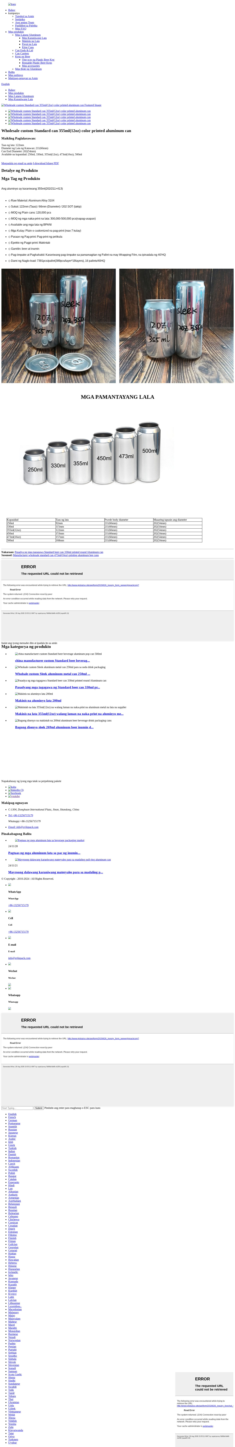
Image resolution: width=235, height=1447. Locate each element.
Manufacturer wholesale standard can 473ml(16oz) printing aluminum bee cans (56, 555)
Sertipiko (20, 19)
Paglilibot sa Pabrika (26, 25)
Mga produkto (16, 31)
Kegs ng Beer (22, 56)
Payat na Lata (29, 44)
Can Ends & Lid (24, 50)
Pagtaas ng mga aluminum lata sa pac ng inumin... (44, 853)
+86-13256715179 (18, 905)
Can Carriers (22, 53)
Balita (11, 72)
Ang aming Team (24, 22)
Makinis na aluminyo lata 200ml (38, 700)
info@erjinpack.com (19, 958)
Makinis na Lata (31, 41)
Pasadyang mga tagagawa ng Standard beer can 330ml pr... (57, 687)
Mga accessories (31, 65)
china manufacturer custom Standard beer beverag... (52, 660)
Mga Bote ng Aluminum (28, 68)
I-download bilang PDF (46, 163)
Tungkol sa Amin (24, 16)
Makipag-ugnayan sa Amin (23, 78)
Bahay (11, 10)
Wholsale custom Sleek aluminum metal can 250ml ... (52, 674)
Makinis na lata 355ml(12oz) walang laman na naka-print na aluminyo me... (69, 714)
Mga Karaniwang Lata (34, 38)
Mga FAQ (20, 28)
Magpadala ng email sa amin (16, 163)
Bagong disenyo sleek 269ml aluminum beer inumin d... (54, 727)
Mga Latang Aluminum (28, 34)
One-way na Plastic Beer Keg (38, 59)
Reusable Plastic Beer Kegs (37, 62)
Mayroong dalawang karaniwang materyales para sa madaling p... (55, 872)
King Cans (28, 47)
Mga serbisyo (15, 75)
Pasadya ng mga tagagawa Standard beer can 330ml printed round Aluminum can (59, 552)
